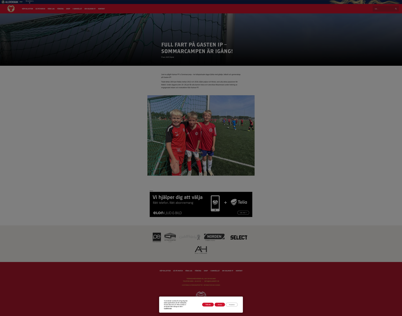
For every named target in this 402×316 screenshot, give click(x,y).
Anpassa (231, 304)
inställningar (168, 308)
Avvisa (220, 304)
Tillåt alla (208, 304)
